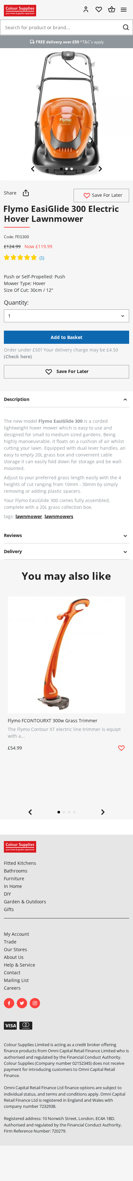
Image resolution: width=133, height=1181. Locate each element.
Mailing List (16, 980)
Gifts (9, 909)
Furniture (14, 878)
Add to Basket (66, 337)
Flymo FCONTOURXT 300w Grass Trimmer (52, 720)
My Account (16, 934)
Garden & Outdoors (25, 902)
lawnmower (28, 516)
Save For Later (106, 195)
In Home (13, 886)
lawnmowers (59, 516)
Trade (10, 942)
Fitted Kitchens (20, 863)
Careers (12, 988)
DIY (7, 894)
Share (11, 193)
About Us (14, 957)
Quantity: (16, 302)
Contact (12, 972)
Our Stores (15, 949)
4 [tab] (74, 812)
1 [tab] (61, 169)
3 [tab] (71, 169)
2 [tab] (66, 169)
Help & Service (19, 965)
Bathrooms (15, 871)
